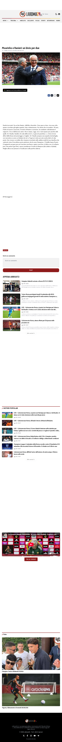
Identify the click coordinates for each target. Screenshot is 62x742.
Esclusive (31, 20)
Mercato (23, 20)
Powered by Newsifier (31, 739)
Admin (6, 50)
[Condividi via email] (55, 95)
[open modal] (59, 14)
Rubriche (59, 20)
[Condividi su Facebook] (49, 95)
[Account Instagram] (31, 736)
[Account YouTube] (35, 736)
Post (31, 270)
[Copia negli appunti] (58, 95)
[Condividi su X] (52, 95)
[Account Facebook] (27, 736)
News (4, 20)
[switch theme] (56, 14)
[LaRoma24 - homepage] (31, 14)
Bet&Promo (51, 20)
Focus (37, 20)
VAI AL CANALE (31, 559)
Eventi (43, 20)
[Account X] (24, 736)
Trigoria (13, 20)
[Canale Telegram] (38, 736)
